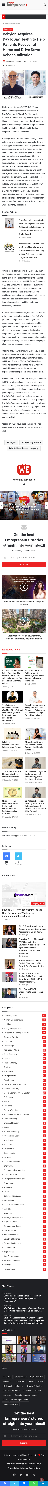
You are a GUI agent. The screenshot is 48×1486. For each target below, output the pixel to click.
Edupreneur (9, 1149)
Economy (8, 1144)
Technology (9, 1046)
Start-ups (8, 1067)
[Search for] (44, 5)
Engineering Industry (12, 1243)
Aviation (7, 1127)
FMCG (6, 1101)
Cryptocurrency (10, 1119)
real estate (7, 1395)
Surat (5, 1400)
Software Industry (11, 1131)
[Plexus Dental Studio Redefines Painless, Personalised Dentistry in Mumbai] (35, 734)
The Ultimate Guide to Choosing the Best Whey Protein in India (11, 774)
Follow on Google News (30, 1468)
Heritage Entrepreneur (13, 1217)
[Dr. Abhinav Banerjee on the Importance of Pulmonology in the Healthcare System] (35, 763)
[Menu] (3, 5)
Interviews (8, 1166)
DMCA (38, 1464)
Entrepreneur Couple (12, 1226)
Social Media (9, 1153)
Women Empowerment (19, 1400)
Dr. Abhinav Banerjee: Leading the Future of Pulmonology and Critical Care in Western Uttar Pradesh (35, 806)
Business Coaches (11, 1222)
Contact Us (30, 1464)
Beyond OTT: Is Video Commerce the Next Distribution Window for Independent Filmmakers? (22, 913)
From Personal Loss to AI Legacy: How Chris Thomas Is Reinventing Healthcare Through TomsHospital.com (35, 710)
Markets (7, 1209)
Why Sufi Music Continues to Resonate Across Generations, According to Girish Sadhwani (32, 929)
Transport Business (12, 1162)
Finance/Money (10, 1063)
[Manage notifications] (42, 1480)
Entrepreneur (19, 1381)
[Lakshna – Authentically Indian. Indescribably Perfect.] (12, 734)
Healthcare (15, 23)
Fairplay (31, 1381)
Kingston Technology (34, 1386)
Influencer (19, 1386)
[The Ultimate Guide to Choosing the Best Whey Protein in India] (12, 763)
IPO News (8, 1187)
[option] (24, 505)
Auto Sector (9, 1080)
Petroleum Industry (12, 1260)
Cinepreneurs (9, 1247)
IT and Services (10, 1174)
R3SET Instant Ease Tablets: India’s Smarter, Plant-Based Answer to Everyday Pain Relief (34, 676)
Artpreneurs (9, 1183)
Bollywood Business (12, 1196)
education (7, 1381)
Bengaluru (7, 1377)
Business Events (11, 1037)
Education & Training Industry (16, 1033)
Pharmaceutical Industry (14, 1170)
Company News (10, 1015)
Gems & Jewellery (11, 1088)
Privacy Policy (13, 1468)
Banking (7, 1157)
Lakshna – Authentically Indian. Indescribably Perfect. (12, 744)
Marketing (8, 1106)
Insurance (8, 1213)
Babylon (12, 442)
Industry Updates (11, 1235)
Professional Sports (12, 1136)
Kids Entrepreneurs (12, 1256)
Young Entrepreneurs (13, 1028)
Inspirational (9, 1252)
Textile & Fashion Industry (15, 1084)
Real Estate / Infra (11, 1050)
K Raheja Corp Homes (11, 1390)
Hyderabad (7, 1386)
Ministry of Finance (12, 1239)
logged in (17, 835)
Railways (7, 1265)
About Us (11, 1464)
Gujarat (40, 1381)
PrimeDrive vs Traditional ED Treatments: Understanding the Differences (24, 508)
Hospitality (8, 1071)
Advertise (20, 1464)
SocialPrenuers (10, 1054)
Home (7, 23)
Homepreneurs (10, 1269)
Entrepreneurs (10, 1076)
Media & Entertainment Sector (17, 1093)
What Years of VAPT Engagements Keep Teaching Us (32, 992)
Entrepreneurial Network (14, 1179)
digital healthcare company (24, 448)
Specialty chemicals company (26, 1395)
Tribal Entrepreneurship (14, 1204)
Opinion (7, 1058)
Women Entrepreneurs (13, 1020)
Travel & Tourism (11, 1110)
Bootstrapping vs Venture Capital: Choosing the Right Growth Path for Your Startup (31, 963)
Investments (9, 1140)
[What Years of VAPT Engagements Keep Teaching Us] (9, 993)
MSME (6, 1192)
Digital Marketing (36, 1377)
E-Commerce (9, 1097)
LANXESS (27, 1390)
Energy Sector (10, 1230)
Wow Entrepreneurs (13, 61)
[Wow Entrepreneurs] (17, 4)
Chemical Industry (11, 1123)
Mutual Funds (9, 1200)
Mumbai (38, 1390)
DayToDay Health (32, 442)
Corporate (8, 1041)
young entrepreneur (10, 1404)
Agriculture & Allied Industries (16, 1114)
